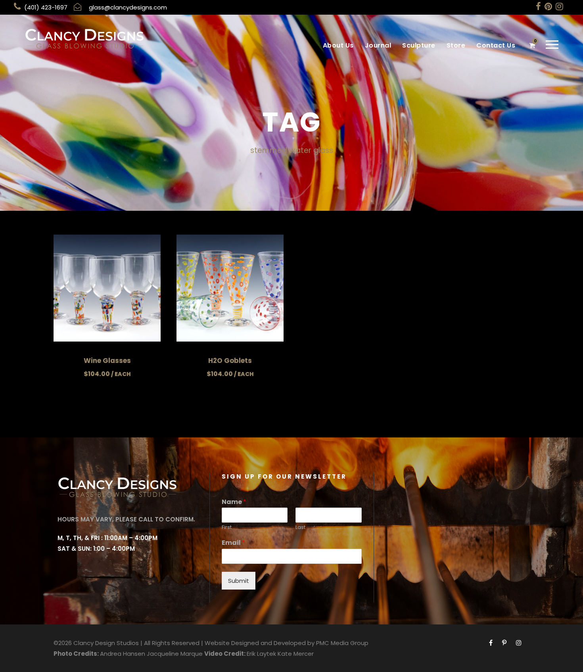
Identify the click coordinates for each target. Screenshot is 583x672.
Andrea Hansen (122, 653)
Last (300, 527)
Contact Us (495, 45)
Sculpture (418, 45)
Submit (238, 581)
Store (456, 45)
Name (234, 502)
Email (233, 543)
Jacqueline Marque (175, 653)
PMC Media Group (342, 643)
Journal (378, 45)
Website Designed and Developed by (260, 643)
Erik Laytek (261, 653)
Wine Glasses (107, 360)
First (227, 527)
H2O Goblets (230, 360)
